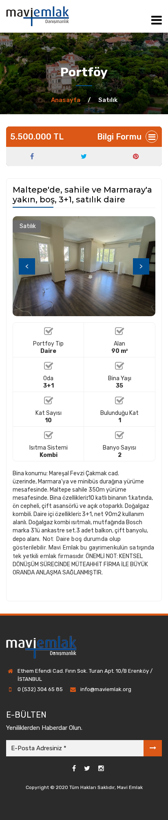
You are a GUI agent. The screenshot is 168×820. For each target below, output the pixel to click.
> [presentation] (141, 266)
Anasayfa (65, 100)
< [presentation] (27, 266)
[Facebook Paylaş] (32, 156)
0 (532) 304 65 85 (40, 689)
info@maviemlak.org (105, 689)
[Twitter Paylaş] (84, 156)
